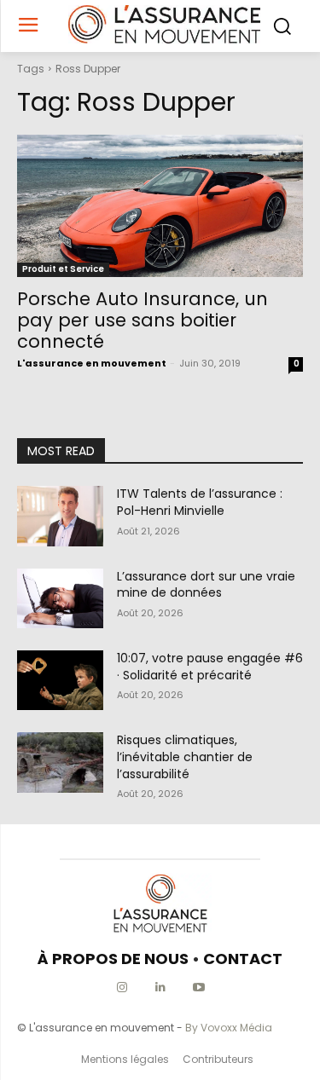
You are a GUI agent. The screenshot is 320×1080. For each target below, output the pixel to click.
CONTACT (242, 958)
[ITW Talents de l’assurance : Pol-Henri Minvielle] (60, 516)
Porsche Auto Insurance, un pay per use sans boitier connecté (142, 320)
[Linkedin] (160, 987)
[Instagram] (122, 987)
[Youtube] (198, 987)
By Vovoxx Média (228, 1027)
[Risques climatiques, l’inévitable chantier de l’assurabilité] (60, 762)
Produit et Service (63, 269)
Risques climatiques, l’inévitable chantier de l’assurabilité (185, 756)
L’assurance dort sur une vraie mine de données (206, 585)
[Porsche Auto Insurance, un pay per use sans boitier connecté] (160, 206)
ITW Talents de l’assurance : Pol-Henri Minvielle (199, 502)
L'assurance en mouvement (91, 363)
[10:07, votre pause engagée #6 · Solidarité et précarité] (60, 680)
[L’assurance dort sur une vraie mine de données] (60, 598)
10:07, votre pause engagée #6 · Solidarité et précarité (210, 667)
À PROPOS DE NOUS (113, 958)
